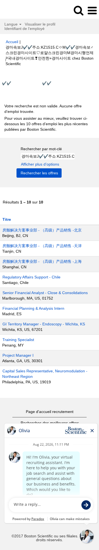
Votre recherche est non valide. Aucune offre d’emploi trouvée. (43, 109)
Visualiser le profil (40, 24)
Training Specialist (18, 339)
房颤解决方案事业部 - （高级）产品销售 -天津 (42, 246)
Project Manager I (18, 355)
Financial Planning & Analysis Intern (33, 308)
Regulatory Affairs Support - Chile (31, 277)
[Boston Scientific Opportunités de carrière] (19, 10)
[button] (92, 10)
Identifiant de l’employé (24, 28)
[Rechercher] (78, 10)
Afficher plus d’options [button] (40, 164)
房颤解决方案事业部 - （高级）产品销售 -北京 (42, 230)
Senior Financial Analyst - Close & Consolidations (45, 293)
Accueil (12, 42)
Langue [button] (11, 24)
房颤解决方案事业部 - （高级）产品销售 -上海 (42, 261)
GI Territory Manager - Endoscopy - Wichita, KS (43, 324)
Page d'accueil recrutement (49, 411)
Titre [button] (6, 219)
